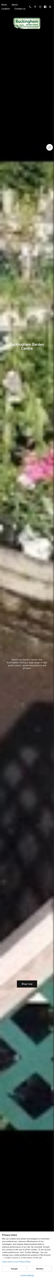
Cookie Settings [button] (27, 1275)
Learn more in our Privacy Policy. (16, 1262)
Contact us (20, 8)
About (15, 4)
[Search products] (49, 147)
